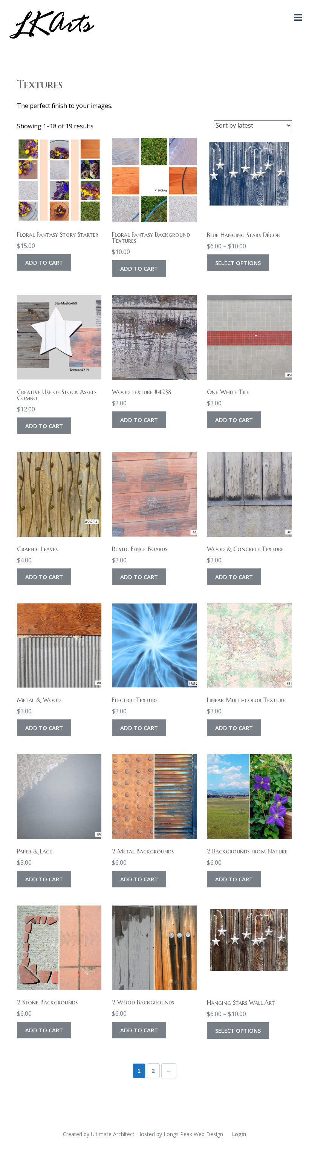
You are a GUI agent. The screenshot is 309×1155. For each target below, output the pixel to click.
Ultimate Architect (113, 1134)
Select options (238, 262)
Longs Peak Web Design (193, 1134)
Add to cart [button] (44, 262)
